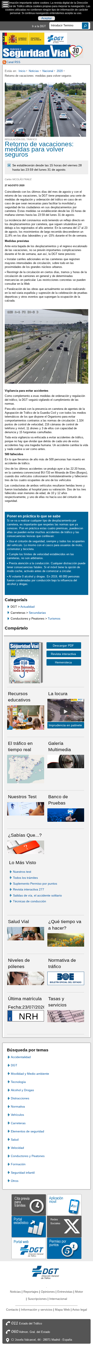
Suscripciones (37, 1298)
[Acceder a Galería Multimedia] (65, 761)
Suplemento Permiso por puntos (35, 883)
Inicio (22, 71)
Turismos (54, 618)
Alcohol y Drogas (22, 1090)
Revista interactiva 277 (28, 889)
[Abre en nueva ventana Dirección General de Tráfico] (55, 39)
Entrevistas (64, 1291)
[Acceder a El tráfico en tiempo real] (25, 769)
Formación (18, 1164)
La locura (65, 711)
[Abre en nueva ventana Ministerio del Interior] (23, 39)
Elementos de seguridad (27, 1131)
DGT (14, 1065)
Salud (15, 1139)
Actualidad (27, 606)
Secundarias (37, 612)
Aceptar (46, 18)
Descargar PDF (63, 645)
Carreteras (18, 1123)
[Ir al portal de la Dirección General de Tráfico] (46, 1272)
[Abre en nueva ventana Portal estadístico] (28, 1226)
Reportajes (30, 1291)
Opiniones (48, 1291)
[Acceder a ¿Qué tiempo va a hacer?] (65, 939)
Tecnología (18, 1082)
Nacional (47, 71)
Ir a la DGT (39, 26)
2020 (60, 71)
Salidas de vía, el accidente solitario (37, 895)
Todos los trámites (25, 877)
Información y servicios (36, 1309)
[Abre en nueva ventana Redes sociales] (64, 1226)
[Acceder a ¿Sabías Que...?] (25, 847)
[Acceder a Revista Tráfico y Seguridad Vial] (42, 51)
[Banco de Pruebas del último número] (65, 815)
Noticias (34, 71)
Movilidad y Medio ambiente (30, 1073)
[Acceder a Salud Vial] (25, 933)
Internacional (58, 1298)
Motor (79, 1291)
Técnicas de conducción (29, 901)
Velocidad (17, 1147)
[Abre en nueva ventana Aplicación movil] (64, 1205)
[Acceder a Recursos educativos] (25, 717)
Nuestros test (22, 871)
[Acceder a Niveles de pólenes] (25, 978)
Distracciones (20, 1098)
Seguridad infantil (23, 1172)
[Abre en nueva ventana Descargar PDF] (24, 663)
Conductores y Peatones (28, 1156)
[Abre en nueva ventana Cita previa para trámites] (28, 1205)
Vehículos (17, 1114)
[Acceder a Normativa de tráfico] (65, 978)
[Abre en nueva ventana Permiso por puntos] (64, 1248)
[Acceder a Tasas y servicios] (65, 1016)
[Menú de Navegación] (5, 4)
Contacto (12, 1309)
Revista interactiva (63, 654)
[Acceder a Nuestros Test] (25, 808)
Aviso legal (79, 1309)
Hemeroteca (63, 662)
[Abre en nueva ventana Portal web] (28, 1248)
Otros (14, 1181)
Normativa (18, 1106)
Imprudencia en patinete (65, 725)
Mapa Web (62, 1309)
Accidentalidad (21, 1057)
